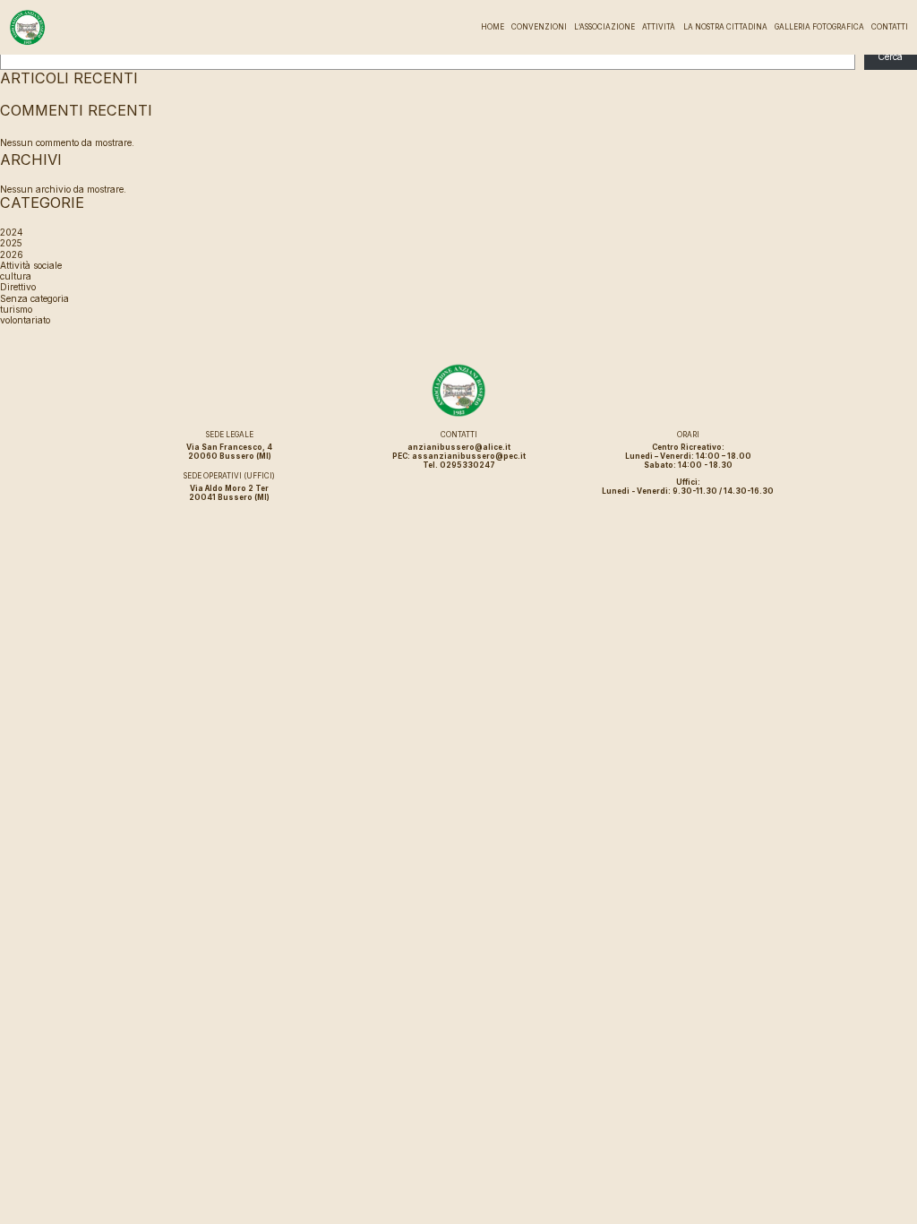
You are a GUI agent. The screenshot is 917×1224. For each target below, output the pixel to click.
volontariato (25, 320)
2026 (11, 254)
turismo (16, 309)
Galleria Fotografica (819, 26)
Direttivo (18, 286)
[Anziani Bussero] (27, 27)
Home (492, 26)
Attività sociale (31, 265)
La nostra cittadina (725, 26)
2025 (11, 242)
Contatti (889, 26)
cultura (15, 276)
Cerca (890, 56)
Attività (658, 26)
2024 (11, 232)
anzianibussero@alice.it (458, 447)
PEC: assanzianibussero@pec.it (459, 456)
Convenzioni (539, 26)
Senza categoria (34, 298)
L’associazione (604, 26)
